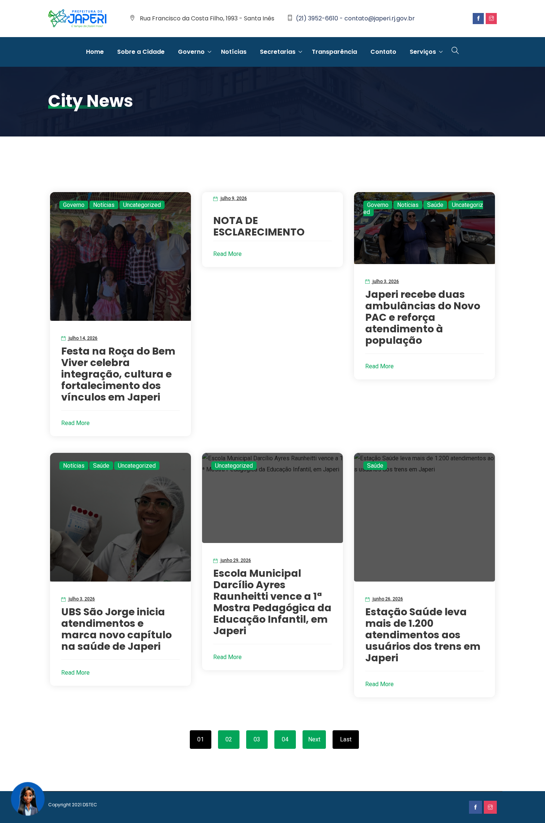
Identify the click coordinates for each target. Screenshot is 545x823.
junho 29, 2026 (235, 560)
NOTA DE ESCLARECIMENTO (259, 226)
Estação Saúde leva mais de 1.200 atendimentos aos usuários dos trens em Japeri (422, 635)
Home (95, 51)
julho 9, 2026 (233, 198)
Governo (191, 51)
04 (285, 739)
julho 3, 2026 (385, 281)
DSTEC (90, 804)
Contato (383, 51)
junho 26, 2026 (387, 599)
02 (228, 739)
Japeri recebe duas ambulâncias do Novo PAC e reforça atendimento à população (422, 317)
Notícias (234, 51)
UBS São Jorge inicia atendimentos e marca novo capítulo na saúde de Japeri (116, 629)
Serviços (423, 51)
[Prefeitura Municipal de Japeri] (77, 18)
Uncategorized (142, 204)
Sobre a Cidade (141, 51)
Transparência (334, 51)
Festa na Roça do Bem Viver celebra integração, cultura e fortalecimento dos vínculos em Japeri (118, 374)
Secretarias (277, 51)
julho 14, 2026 (82, 338)
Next (314, 739)
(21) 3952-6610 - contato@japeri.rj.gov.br (355, 18)
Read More (75, 423)
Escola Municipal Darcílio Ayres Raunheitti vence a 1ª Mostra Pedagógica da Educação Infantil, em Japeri (272, 602)
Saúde (435, 204)
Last (345, 739)
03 (257, 739)
